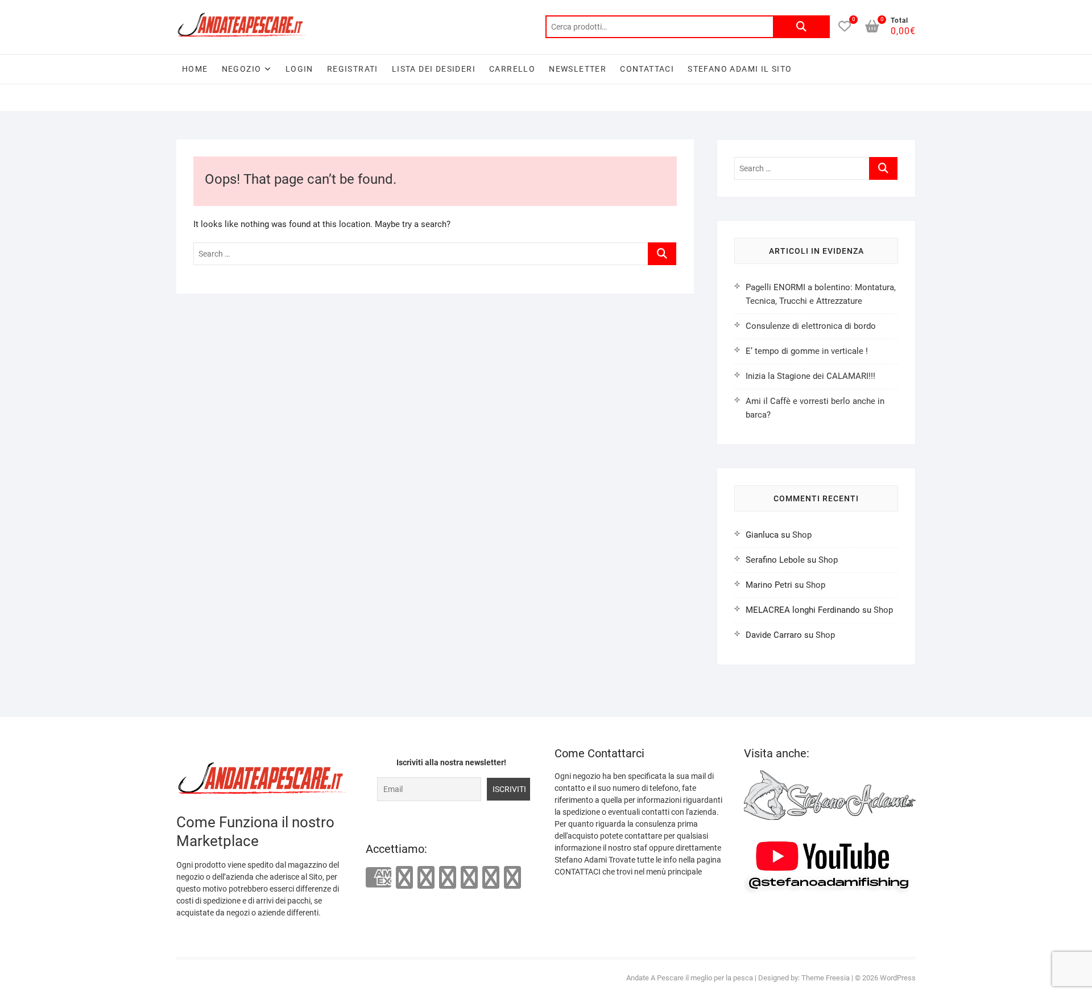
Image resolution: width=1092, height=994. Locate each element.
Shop (802, 535)
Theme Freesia (825, 978)
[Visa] (426, 877)
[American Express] (378, 878)
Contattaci (647, 68)
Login (299, 68)
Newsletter (577, 68)
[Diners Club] (447, 877)
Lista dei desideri (433, 68)
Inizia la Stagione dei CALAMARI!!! (810, 376)
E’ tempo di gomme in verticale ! (807, 351)
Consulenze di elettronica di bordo (811, 326)
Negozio (242, 68)
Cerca (801, 26)
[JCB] (512, 877)
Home (195, 68)
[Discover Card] (469, 877)
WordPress (898, 978)
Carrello (512, 68)
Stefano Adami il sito (740, 68)
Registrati (352, 68)
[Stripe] (490, 877)
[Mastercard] (404, 877)
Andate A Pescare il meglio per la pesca (689, 978)
